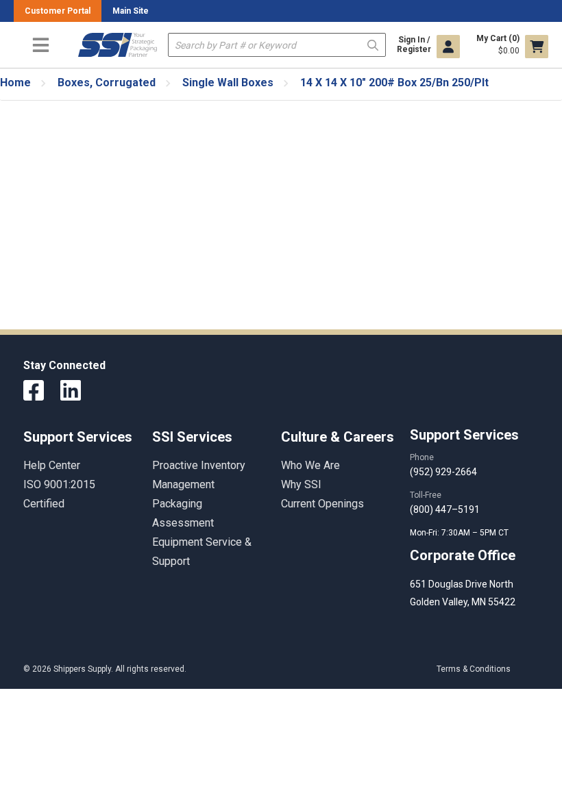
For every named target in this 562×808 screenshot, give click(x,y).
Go (373, 44)
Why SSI (301, 484)
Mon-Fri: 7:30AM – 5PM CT (460, 533)
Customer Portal (57, 11)
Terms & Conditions (474, 669)
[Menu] (40, 45)
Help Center (51, 465)
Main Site (130, 11)
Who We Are (310, 465)
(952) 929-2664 (443, 471)
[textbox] (277, 45)
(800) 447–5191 (445, 509)
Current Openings (322, 503)
